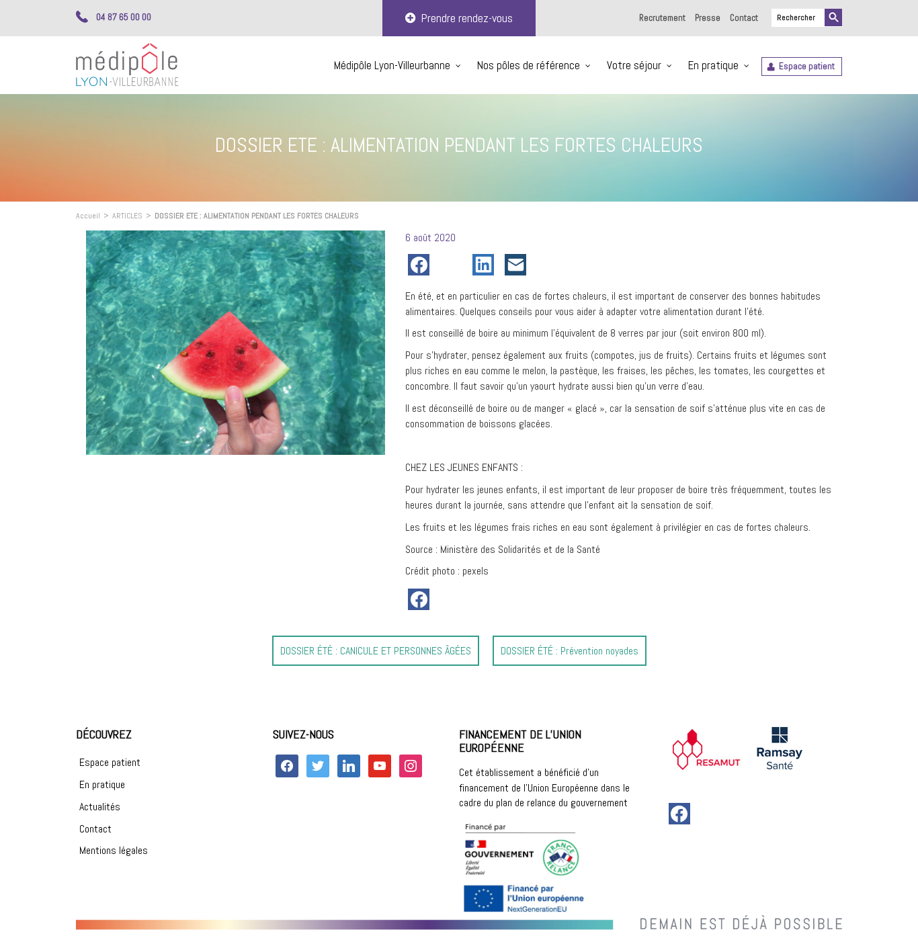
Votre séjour (634, 65)
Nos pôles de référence (528, 65)
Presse (707, 18)
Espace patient (807, 66)
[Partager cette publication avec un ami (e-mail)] (518, 264)
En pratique (713, 65)
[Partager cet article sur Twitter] (453, 264)
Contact (744, 18)
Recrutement (662, 18)
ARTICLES (127, 215)
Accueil (88, 215)
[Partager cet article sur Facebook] (421, 264)
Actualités (99, 807)
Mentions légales (113, 850)
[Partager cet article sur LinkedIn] (485, 264)
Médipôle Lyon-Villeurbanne (392, 65)
